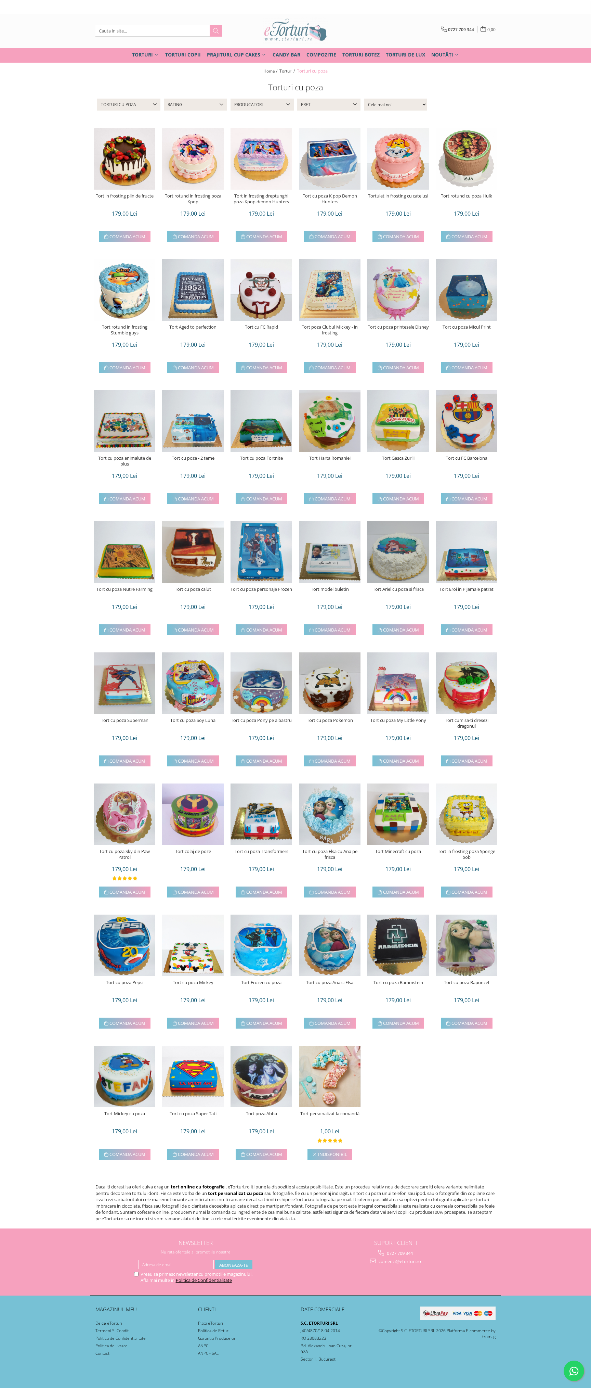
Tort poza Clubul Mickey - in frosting (330, 330)
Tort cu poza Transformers (261, 851)
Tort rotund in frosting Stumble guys (124, 330)
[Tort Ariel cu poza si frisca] (398, 552)
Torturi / (287, 71)
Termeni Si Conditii (113, 1331)
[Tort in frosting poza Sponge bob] (466, 814)
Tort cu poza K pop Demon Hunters (330, 199)
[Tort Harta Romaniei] (329, 421)
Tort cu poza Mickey (193, 982)
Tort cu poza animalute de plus (124, 461)
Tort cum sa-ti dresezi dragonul (466, 723)
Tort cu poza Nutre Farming (124, 589)
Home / (270, 71)
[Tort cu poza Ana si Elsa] (329, 945)
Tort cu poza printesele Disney (398, 327)
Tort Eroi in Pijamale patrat (466, 589)
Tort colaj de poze (193, 851)
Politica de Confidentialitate (204, 1280)
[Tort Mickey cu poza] (124, 1076)
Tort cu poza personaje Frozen (261, 589)
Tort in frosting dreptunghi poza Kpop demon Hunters (261, 199)
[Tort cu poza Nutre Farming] (124, 552)
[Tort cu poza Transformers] (261, 814)
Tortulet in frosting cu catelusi (398, 196)
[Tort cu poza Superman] (124, 683)
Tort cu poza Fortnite (261, 458)
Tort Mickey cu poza (124, 1114)
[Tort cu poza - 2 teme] (193, 421)
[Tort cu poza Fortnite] (261, 421)
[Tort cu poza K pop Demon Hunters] (329, 159)
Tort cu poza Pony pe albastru (261, 720)
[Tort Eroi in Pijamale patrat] (466, 552)
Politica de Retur (213, 1331)
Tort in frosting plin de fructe (125, 196)
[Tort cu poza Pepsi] (124, 945)
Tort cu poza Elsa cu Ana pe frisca (329, 854)
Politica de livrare (111, 1346)
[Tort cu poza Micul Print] (466, 290)
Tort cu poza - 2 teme (193, 458)
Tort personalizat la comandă (329, 1114)
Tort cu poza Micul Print (467, 327)
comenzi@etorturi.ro (399, 1261)
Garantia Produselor (217, 1338)
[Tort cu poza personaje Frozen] (261, 552)
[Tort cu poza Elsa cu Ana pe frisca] (329, 814)
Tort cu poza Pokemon (330, 720)
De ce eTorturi (108, 1323)
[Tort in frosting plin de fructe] (124, 159)
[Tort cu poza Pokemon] (329, 683)
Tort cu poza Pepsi (124, 982)
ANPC (203, 1346)
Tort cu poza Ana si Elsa (329, 982)
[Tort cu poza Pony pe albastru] (261, 683)
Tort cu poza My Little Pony (398, 720)
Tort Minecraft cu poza (398, 851)
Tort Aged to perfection (192, 327)
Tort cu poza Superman (124, 720)
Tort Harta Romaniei (330, 458)
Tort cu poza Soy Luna (192, 720)
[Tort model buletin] (329, 552)
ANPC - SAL (208, 1353)
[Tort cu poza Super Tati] (193, 1076)
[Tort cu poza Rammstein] (398, 945)
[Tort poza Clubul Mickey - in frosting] (329, 290)
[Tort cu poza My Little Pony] (398, 683)
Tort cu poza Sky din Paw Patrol (124, 854)
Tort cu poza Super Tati (193, 1114)
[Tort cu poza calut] (193, 552)
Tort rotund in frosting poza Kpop (193, 199)
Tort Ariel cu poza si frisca (398, 589)
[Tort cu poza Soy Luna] (193, 683)
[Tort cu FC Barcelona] (466, 421)
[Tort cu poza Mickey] (193, 945)
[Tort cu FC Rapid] (261, 290)
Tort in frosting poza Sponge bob (466, 854)
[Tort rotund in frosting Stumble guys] (124, 290)
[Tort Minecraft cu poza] (398, 814)
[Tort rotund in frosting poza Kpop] (193, 159)
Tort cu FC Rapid (261, 327)
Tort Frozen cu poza (261, 982)
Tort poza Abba (261, 1114)
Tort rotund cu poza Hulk (466, 196)
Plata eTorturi (210, 1323)
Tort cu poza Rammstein (398, 982)
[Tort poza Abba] (261, 1076)
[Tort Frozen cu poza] (261, 945)
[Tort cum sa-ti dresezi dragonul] (466, 683)
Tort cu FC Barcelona (466, 458)
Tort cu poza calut (193, 589)
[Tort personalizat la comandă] (329, 1076)
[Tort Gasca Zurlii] (398, 421)
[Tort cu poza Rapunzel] (466, 945)
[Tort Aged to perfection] (193, 290)
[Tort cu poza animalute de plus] (124, 421)
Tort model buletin (330, 589)
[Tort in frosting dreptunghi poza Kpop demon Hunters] (261, 159)
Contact (102, 1353)
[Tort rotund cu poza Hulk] (466, 159)
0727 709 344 (399, 1253)
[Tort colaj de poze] (193, 814)
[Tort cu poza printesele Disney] (398, 290)
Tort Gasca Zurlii (398, 458)
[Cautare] (216, 31)
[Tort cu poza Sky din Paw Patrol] (124, 814)
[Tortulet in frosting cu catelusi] (398, 159)
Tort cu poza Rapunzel (466, 982)
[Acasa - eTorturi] (295, 30)
